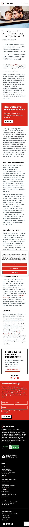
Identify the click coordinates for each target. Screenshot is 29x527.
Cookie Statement (6, 517)
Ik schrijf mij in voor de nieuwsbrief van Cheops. (14, 411)
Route (13, 472)
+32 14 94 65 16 (5, 487)
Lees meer (8, 121)
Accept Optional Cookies (14, 268)
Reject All (14, 264)
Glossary (4, 520)
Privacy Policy (5, 515)
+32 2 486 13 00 (5, 496)
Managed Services (15, 65)
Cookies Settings (14, 272)
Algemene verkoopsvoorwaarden (10, 513)
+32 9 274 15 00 (5, 504)
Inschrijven (6, 416)
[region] (14, 263)
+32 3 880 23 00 (5, 473)
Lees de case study (12, 369)
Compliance (5, 519)
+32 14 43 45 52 (5, 481)
